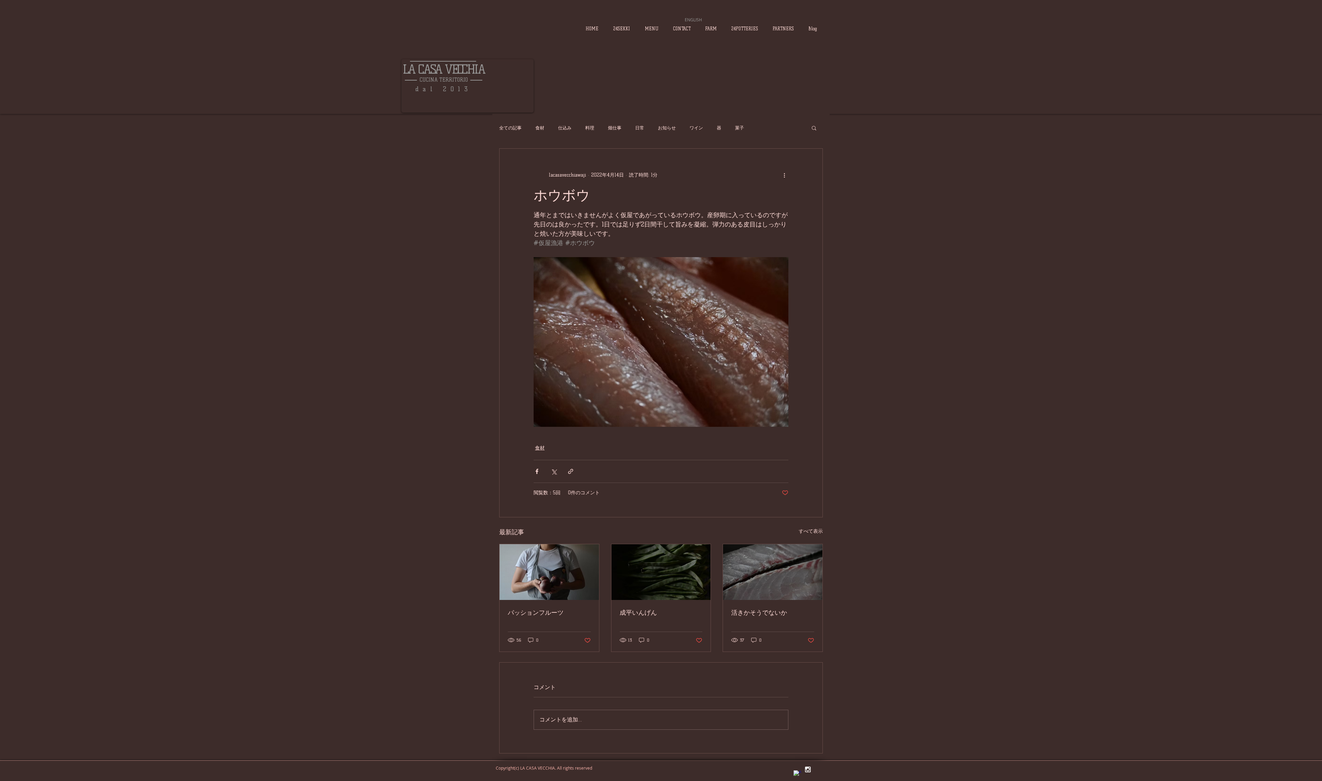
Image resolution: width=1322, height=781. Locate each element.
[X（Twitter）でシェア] (553, 471)
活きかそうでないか (759, 612)
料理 (589, 127)
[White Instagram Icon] (808, 769)
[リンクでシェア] (570, 471)
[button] (814, 127)
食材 (539, 127)
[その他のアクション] (784, 175)
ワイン (696, 127)
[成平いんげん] (661, 572)
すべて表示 (811, 531)
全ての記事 (510, 127)
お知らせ (667, 127)
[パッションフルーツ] (549, 572)
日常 (639, 127)
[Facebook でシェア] (537, 471)
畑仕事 (614, 127)
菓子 (739, 127)
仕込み (564, 127)
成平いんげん (638, 612)
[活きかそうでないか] (772, 572)
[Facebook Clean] (797, 774)
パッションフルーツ (536, 612)
